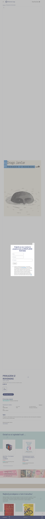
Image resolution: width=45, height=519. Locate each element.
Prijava (15, 263)
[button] (33, 244)
